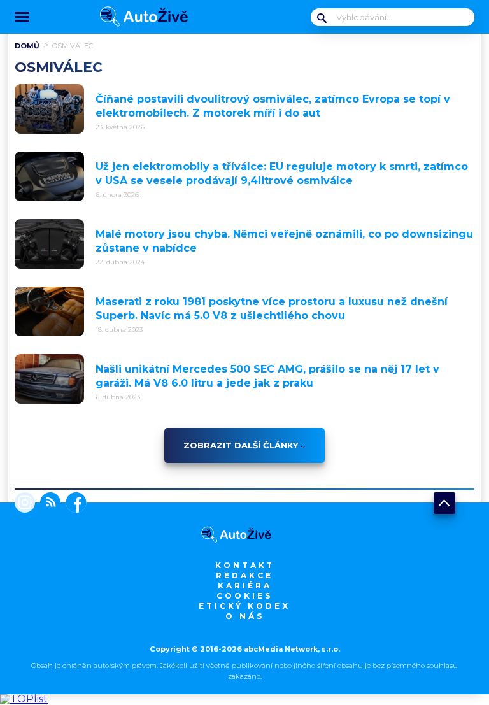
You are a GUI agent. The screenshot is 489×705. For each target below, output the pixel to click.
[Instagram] (25, 503)
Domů (27, 45)
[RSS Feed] (47, 503)
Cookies (244, 596)
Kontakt (244, 565)
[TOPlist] (24, 699)
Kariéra (245, 585)
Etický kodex (244, 606)
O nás (244, 616)
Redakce (244, 575)
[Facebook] (73, 503)
